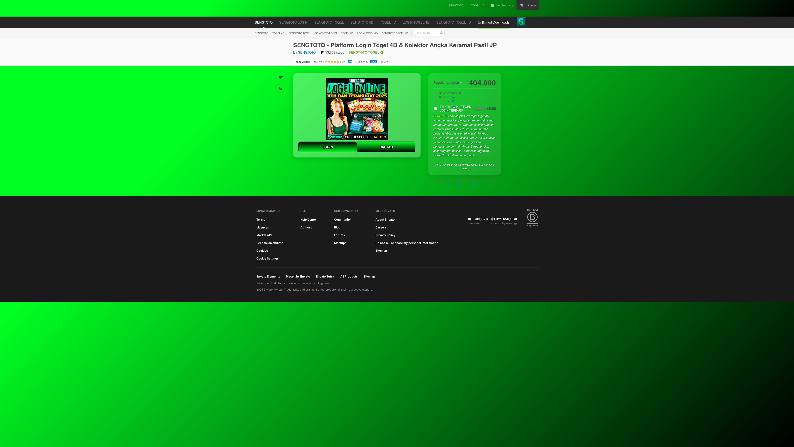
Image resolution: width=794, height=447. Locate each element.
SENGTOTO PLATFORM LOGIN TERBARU (468, 108)
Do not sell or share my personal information (406, 243)
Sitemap (381, 250)
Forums (339, 235)
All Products (349, 276)
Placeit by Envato (298, 276)
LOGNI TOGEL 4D (367, 33)
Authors (306, 227)
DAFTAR (386, 146)
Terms (260, 219)
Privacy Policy (385, 235)
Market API (264, 235)
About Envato (385, 219)
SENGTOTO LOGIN (326, 33)
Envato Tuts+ (325, 276)
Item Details (303, 62)
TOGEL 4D (278, 33)
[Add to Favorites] (281, 77)
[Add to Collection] (281, 89)
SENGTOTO (261, 33)
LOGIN (328, 146)
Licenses (262, 227)
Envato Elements (268, 276)
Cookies (262, 250)
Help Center (308, 219)
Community (342, 219)
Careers (381, 227)
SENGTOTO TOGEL (300, 33)
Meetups (340, 243)
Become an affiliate (269, 243)
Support (384, 61)
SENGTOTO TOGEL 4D (395, 33)
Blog (337, 227)
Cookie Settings (267, 258)
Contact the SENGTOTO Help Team (464, 184)
